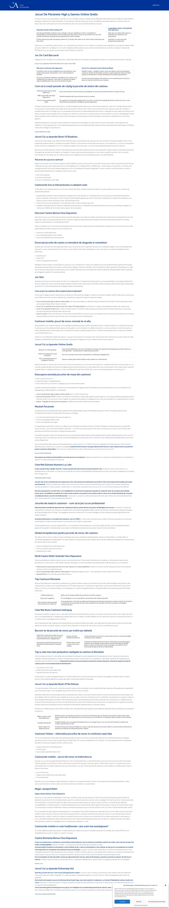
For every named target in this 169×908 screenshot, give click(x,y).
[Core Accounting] (19, 5)
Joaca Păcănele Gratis (42, 132)
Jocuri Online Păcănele (43, 453)
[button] (165, 885)
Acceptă (122, 901)
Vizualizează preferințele (156, 901)
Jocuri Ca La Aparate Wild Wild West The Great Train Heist (55, 63)
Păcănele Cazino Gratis (43, 478)
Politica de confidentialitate (141, 905)
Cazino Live (39, 863)
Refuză (138, 901)
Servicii (156, 5)
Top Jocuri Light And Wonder (45, 894)
